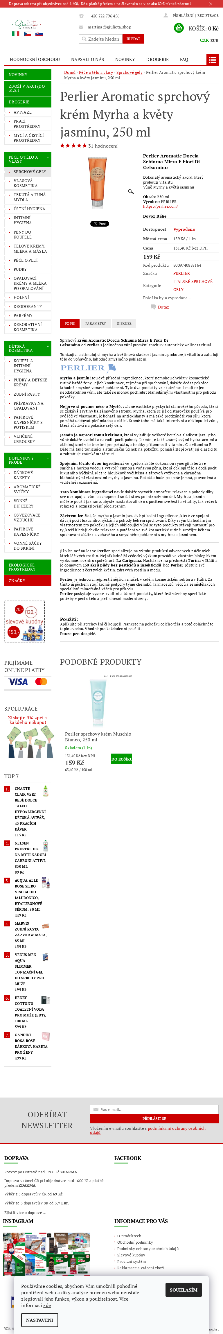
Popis (70, 323)
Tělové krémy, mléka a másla (30, 248)
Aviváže (23, 112)
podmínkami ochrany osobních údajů (148, 1130)
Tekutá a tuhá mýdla (30, 197)
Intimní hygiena (23, 220)
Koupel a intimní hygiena (23, 366)
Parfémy (23, 315)
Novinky (125, 59)
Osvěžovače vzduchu (27, 517)
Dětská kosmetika (21, 348)
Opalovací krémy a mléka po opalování (30, 283)
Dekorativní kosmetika (28, 327)
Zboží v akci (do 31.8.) (27, 88)
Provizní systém (131, 1261)
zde (47, 1305)
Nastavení (39, 1320)
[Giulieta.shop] (40, 28)
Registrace (208, 15)
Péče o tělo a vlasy (23, 159)
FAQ (184, 59)
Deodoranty (28, 306)
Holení (21, 297)
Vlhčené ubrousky (24, 438)
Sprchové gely (30, 171)
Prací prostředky (27, 123)
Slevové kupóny (131, 1255)
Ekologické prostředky (22, 567)
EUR (214, 40)
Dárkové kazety (23, 475)
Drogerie (157, 59)
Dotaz (163, 307)
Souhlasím (183, 1290)
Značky (17, 580)
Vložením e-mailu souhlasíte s (148, 1130)
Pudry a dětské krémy (30, 382)
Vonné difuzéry (24, 503)
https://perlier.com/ (160, 206)
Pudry (20, 269)
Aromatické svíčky (27, 489)
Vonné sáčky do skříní (28, 545)
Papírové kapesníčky (26, 531)
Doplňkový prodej (21, 460)
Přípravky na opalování (29, 405)
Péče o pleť (26, 260)
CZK (204, 40)
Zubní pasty (27, 394)
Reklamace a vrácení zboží (140, 1267)
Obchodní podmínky (135, 1242)
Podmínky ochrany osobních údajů (148, 1248)
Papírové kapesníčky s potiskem (28, 422)
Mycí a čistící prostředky (29, 137)
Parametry (95, 323)
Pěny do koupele (23, 234)
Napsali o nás (87, 59)
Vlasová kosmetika (26, 183)
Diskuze (124, 323)
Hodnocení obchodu (35, 59)
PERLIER (181, 273)
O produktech (129, 1235)
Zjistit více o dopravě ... (25, 1212)
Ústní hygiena (29, 208)
